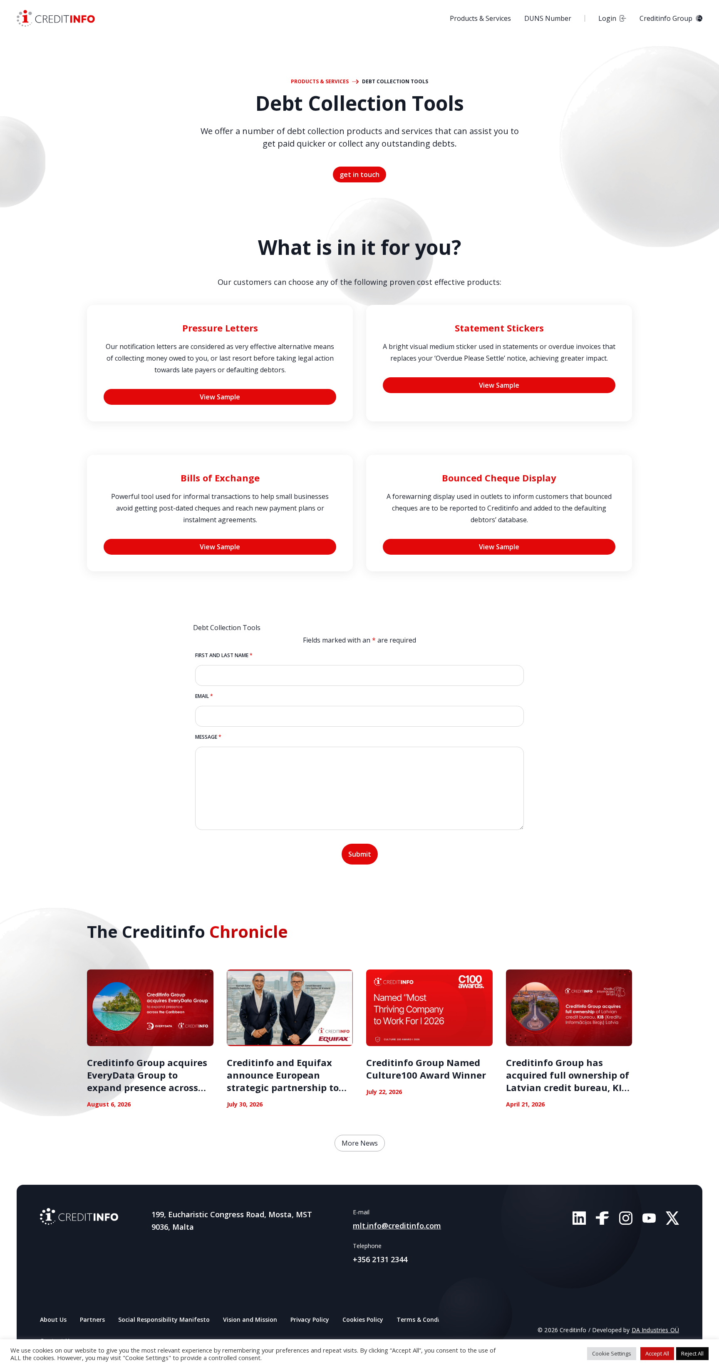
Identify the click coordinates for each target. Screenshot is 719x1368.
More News (360, 1143)
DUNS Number (547, 18)
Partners (92, 1319)
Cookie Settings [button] (611, 1353)
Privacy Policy (309, 1319)
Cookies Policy (362, 1319)
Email (204, 696)
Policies (478, 1319)
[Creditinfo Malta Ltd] (79, 1216)
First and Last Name (224, 655)
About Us (53, 1319)
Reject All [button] (692, 1353)
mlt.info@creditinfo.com (397, 1226)
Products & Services (480, 18)
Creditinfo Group (666, 18)
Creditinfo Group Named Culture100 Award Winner (426, 1068)
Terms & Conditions (425, 1319)
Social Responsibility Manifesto (164, 1319)
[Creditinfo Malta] (56, 18)
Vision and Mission (250, 1319)
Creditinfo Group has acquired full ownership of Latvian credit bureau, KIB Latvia (567, 1081)
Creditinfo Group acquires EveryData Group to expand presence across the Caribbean (147, 1081)
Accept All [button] (657, 1353)
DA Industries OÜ (655, 1330)
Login (607, 18)
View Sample (220, 396)
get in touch (359, 174)
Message (208, 736)
